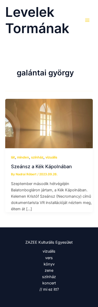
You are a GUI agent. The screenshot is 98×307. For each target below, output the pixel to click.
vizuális (51, 157)
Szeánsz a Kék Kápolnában (41, 166)
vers (49, 257)
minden (23, 157)
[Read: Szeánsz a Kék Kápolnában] (49, 123)
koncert (49, 283)
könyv (49, 264)
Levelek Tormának (37, 20)
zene (49, 270)
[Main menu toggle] (87, 20)
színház (37, 157)
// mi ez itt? (49, 289)
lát (13, 157)
